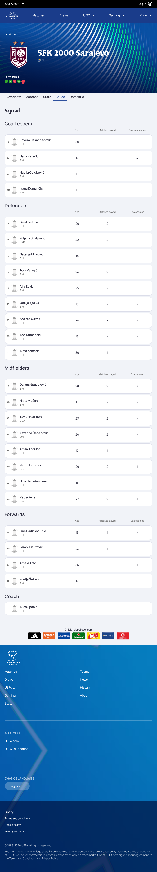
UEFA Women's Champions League (13, 15)
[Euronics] (108, 635)
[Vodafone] (123, 635)
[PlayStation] (64, 635)
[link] (38, 15)
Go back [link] (13, 34)
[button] (116, 15)
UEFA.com (12, 741)
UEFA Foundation (17, 749)
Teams (84, 671)
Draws (9, 679)
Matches (31, 97)
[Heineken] (78, 635)
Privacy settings (14, 831)
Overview (14, 97)
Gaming (10, 695)
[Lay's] (93, 635)
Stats (47, 97)
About (84, 695)
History (85, 687)
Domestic (77, 97)
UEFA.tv (10, 687)
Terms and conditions (18, 818)
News (84, 679)
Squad (60, 97)
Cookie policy (13, 824)
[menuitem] (41, 15)
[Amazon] (49, 635)
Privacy (9, 812)
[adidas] (34, 635)
